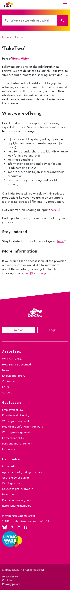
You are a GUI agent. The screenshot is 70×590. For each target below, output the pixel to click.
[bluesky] (4, 527)
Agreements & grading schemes (22, 472)
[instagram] (11, 527)
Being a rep (9, 494)
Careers (7, 392)
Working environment (15, 421)
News (5, 370)
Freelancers (9, 449)
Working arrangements (16, 432)
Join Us (18, 330)
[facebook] (25, 527)
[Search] (62, 20)
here (60, 241)
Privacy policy (11, 584)
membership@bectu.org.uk (19, 516)
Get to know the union (16, 477)
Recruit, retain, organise (17, 500)
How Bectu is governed (16, 364)
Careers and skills (13, 438)
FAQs (5, 387)
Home (5, 37)
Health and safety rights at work (22, 426)
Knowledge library (13, 376)
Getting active (11, 483)
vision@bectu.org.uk (36, 273)
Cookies (7, 580)
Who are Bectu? (12, 359)
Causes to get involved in (17, 489)
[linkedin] (18, 527)
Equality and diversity (15, 415)
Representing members (16, 505)
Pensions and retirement (17, 443)
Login (53, 330)
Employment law (12, 410)
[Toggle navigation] (65, 5)
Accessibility (10, 576)
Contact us (9, 381)
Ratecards (8, 466)
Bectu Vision (20, 58)
